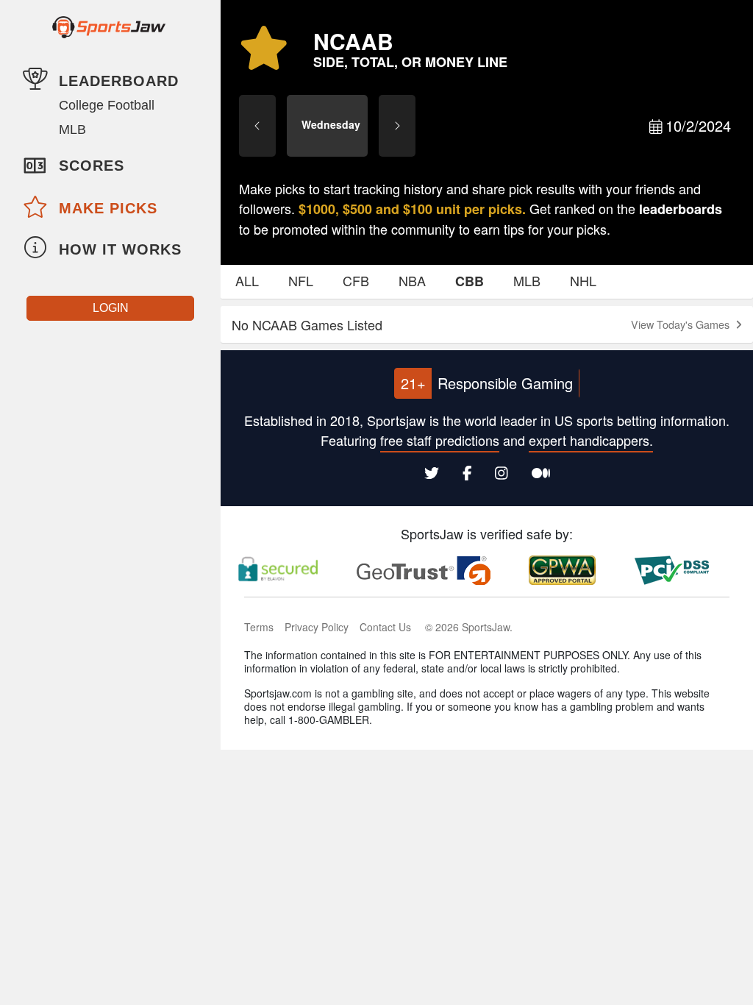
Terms (259, 626)
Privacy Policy (317, 626)
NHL (583, 280)
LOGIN (111, 308)
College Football (106, 105)
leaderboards (680, 209)
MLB (72, 129)
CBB (469, 281)
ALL (247, 280)
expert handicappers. (591, 440)
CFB (356, 280)
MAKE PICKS (108, 208)
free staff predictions (439, 440)
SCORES (91, 165)
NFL (300, 280)
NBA (412, 280)
